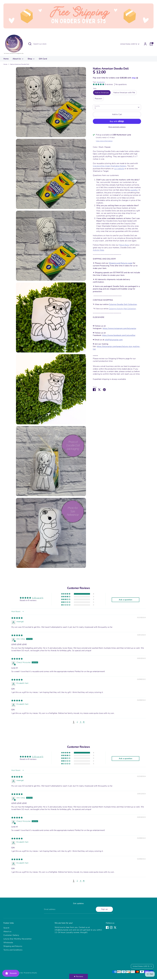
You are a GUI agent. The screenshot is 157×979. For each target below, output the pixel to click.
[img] (17, 618)
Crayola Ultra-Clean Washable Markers (109, 166)
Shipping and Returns (12, 946)
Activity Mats (98, 250)
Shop (30, 59)
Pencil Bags (124, 245)
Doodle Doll (101, 82)
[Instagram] (111, 927)
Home (6, 59)
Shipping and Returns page (120, 263)
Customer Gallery (11, 935)
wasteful (134, 190)
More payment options (117, 127)
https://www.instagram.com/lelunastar (119, 328)
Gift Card (43, 59)
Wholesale (8, 942)
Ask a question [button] (125, 599)
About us (7, 931)
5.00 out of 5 (37, 598)
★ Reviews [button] (78, 976)
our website (119, 168)
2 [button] (77, 722)
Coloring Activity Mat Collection (122, 308)
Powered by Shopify (30, 973)
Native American (102, 92)
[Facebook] (107, 927)
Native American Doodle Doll (19, 64)
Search (6, 928)
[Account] (145, 44)
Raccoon (98, 98)
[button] (99, 84)
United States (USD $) (128, 44)
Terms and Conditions (12, 950)
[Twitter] (115, 927)
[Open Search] (30, 44)
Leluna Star (19, 973)
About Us (17, 59)
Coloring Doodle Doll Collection (123, 304)
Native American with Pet (124, 92)
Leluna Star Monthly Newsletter (17, 939)
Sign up (104, 909)
